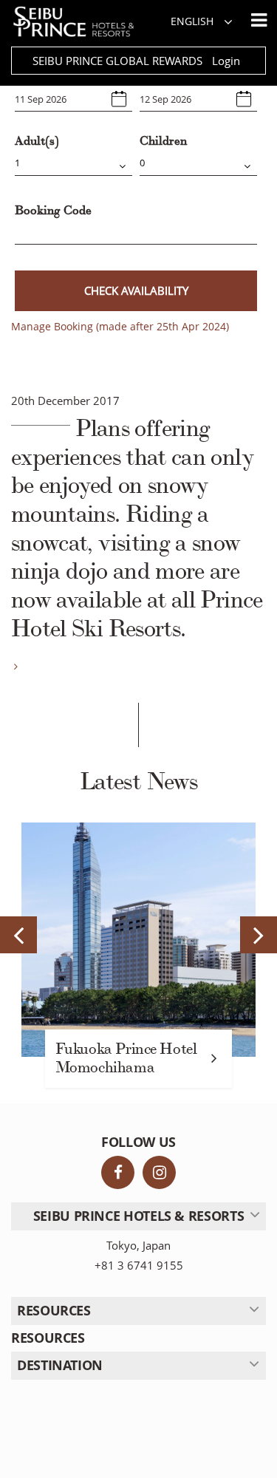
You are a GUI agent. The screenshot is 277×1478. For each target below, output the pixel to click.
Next (258, 934)
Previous (18, 934)
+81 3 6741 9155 (139, 1265)
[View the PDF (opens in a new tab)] (14, 666)
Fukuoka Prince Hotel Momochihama (126, 1058)
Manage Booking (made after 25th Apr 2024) (120, 326)
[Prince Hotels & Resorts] (81, 22)
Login (226, 60)
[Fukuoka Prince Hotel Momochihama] (138, 940)
